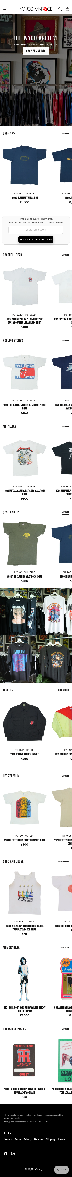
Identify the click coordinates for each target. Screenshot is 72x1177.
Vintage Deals (63, 861)
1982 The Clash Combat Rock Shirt (24, 576)
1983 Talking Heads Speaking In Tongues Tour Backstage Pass (24, 1091)
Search (8, 1139)
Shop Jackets (63, 690)
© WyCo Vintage (34, 1169)
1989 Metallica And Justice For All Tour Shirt (24, 492)
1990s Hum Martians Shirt (24, 198)
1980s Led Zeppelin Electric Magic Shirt (24, 840)
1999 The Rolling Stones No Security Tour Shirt (24, 406)
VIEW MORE (64, 947)
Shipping (50, 1139)
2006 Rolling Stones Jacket (24, 754)
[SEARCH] (60, 9)
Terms (18, 1139)
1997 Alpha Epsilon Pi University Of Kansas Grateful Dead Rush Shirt (25, 321)
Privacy (28, 1139)
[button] (6, 9)
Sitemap (61, 1139)
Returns (38, 1139)
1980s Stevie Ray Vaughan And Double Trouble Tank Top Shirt (25, 927)
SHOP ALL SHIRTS (36, 51)
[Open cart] (67, 9)
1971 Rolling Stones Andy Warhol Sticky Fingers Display (24, 1009)
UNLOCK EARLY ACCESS (36, 239)
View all (65, 133)
